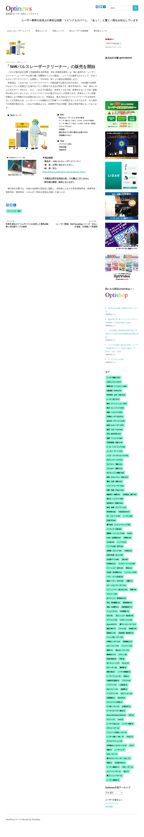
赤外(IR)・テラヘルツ (115, 421)
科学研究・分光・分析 (116, 395)
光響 (129, 581)
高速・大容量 (112, 607)
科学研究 (111, 512)
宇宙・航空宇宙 (114, 434)
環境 (109, 650)
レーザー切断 (127, 724)
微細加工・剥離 (113, 494)
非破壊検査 (127, 607)
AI (129, 533)
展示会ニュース (100, 30)
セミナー (111, 719)
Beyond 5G (111, 624)
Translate (118, 47)
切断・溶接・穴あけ (115, 490)
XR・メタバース (113, 516)
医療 (133, 589)
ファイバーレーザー (115, 486)
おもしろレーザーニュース (18, 30)
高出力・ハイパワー (115, 499)
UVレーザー (112, 667)
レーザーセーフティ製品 (116, 711)
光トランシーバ (113, 663)
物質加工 (111, 633)
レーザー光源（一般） (115, 736)
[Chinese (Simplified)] (106, 39)
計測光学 (126, 706)
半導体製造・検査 (114, 442)
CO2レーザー (112, 754)
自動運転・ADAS (114, 390)
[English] (111, 39)
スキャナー (112, 594)
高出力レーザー (122, 650)
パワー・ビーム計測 (115, 576)
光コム (125, 663)
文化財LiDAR (120, 763)
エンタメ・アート (114, 451)
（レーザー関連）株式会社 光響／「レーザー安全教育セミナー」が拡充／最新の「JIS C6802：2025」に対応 (121, 348)
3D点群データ (113, 559)
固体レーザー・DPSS (115, 581)
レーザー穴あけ (113, 724)
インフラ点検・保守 (115, 546)
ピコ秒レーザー (113, 706)
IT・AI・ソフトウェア (116, 447)
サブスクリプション (114, 741)
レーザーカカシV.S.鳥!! (116, 359)
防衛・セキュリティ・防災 (117, 477)
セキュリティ (112, 646)
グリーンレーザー (113, 771)
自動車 (132, 628)
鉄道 (126, 676)
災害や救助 (111, 659)
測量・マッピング (114, 438)
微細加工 (111, 654)
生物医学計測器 (113, 680)
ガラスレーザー (113, 728)
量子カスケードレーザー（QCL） (118, 758)
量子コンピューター (128, 624)
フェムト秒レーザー (115, 637)
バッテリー (111, 685)
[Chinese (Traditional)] (108, 39)
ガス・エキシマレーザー (116, 585)
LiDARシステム (114, 382)
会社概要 (109, 806)
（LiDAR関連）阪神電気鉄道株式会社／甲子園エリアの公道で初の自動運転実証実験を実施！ (121, 333)
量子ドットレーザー (114, 775)
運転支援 (111, 672)
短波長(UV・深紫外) (115, 503)
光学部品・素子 (129, 494)
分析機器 (124, 611)
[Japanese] (113, 39)
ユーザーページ (112, 803)
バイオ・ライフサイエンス (117, 455)
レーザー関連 (113, 377)
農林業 (123, 667)
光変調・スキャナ (114, 551)
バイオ (122, 628)
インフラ (121, 542)
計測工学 (111, 520)
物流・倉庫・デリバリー (116, 507)
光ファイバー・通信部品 (116, 598)
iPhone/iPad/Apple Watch (116, 715)
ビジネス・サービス (127, 563)
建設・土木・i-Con (114, 429)
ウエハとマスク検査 (114, 702)
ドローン (123, 654)
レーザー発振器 (113, 780)
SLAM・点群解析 (113, 538)
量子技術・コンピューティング (118, 524)
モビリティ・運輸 (114, 464)
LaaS (120, 719)
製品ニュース (41, 30)
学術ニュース (58, 30)
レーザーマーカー (113, 676)
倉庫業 (124, 689)
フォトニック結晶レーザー (116, 732)
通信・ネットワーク (115, 408)
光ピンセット (112, 689)
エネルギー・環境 (114, 468)
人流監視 (123, 685)
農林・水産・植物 (114, 481)
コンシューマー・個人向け (117, 589)
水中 (131, 715)
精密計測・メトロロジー (116, 386)
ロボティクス (126, 620)
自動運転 (127, 641)
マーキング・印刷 (114, 529)
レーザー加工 (113, 399)
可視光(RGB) (124, 512)
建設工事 (111, 628)
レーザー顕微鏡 (124, 672)
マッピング (112, 611)
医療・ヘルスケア (114, 412)
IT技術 (128, 551)
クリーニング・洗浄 (13, 211)
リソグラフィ (112, 693)
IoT (132, 745)
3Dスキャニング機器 (115, 473)
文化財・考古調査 (114, 572)
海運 (109, 763)
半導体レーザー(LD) (115, 416)
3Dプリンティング (114, 460)
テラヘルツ (112, 620)
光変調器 (111, 698)
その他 (110, 542)
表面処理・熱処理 (126, 633)
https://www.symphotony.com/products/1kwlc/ (64, 171)
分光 (109, 615)
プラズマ (126, 680)
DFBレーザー (127, 767)
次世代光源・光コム (115, 555)
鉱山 (126, 771)
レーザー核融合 (113, 767)
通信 (129, 568)
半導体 (127, 538)
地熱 (109, 750)
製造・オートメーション (116, 403)
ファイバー (127, 646)
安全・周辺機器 (113, 602)
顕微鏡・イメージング (115, 533)
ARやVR (121, 698)
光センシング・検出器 (124, 615)
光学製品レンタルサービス (116, 745)
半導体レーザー (113, 641)
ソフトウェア (130, 572)
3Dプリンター (126, 693)
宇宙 (121, 659)
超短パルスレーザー (115, 425)
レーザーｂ (119, 750)
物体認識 (127, 602)
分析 (125, 559)
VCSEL (130, 736)
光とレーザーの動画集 (78, 30)
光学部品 (111, 563)
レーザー (127, 516)
